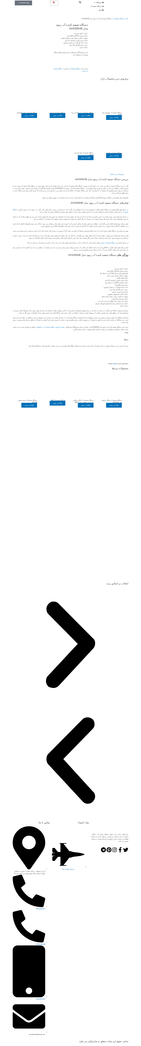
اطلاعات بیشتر (114, 117)
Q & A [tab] (112, 174)
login (114, 364)
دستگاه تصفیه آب (118, 18)
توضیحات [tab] (121, 174)
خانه (127, 18)
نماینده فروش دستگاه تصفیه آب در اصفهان (51, 327)
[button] (80, 2)
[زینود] (120, 355)
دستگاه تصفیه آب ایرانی (108, 243)
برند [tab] (116, 174)
